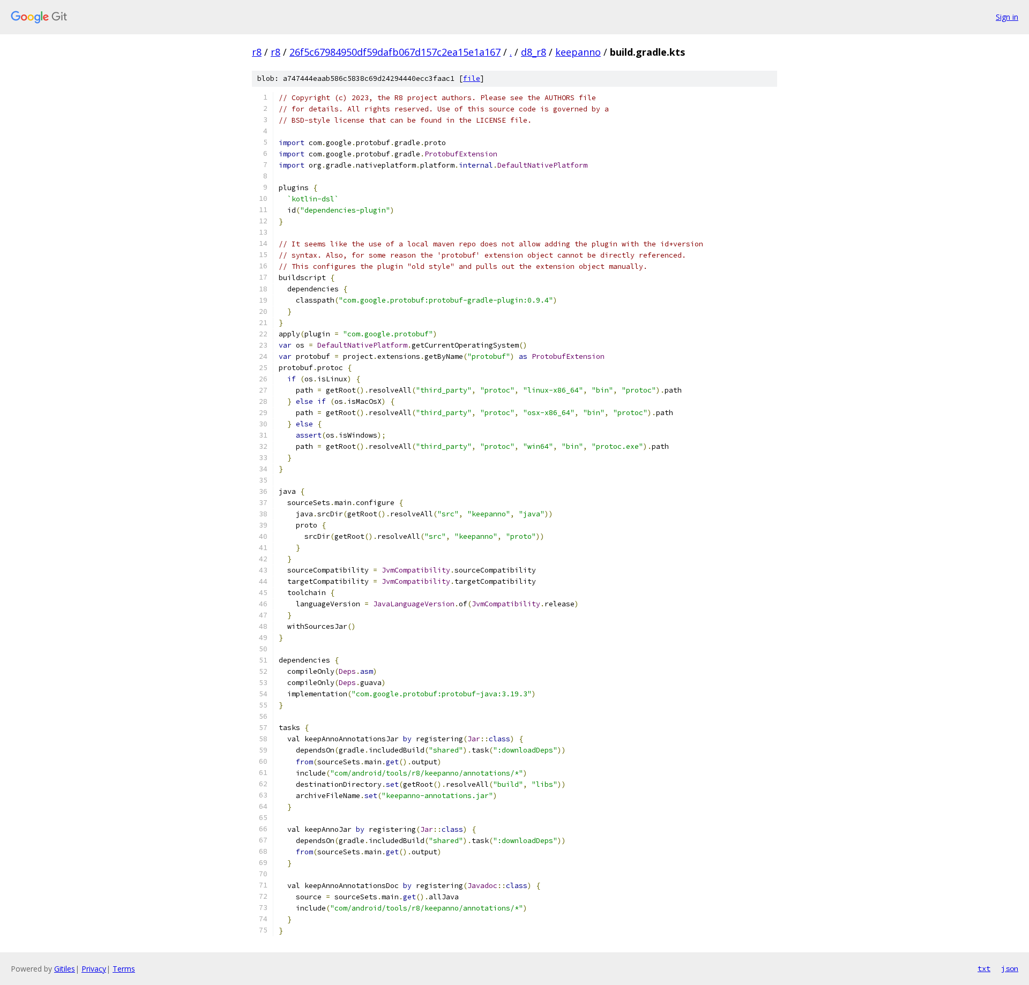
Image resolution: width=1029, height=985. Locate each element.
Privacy (93, 969)
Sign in (1007, 17)
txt (984, 968)
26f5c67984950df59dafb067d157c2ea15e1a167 (395, 52)
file (471, 78)
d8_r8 (533, 52)
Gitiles (64, 969)
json (1009, 968)
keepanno (578, 52)
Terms (124, 969)
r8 (257, 52)
